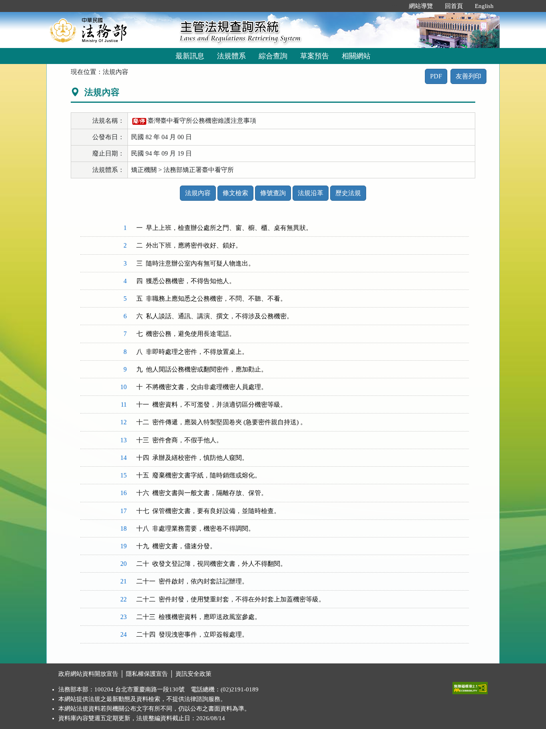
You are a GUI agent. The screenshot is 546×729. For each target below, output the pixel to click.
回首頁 (454, 6)
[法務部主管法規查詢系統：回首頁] (110, 30)
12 (123, 422)
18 (123, 528)
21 (123, 581)
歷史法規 (348, 193)
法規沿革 (310, 193)
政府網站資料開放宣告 (88, 674)
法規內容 (198, 193)
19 (123, 546)
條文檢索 (235, 193)
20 (123, 563)
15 (123, 475)
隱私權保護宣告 (147, 674)
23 (123, 616)
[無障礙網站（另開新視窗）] (470, 686)
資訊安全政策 (193, 674)
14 (123, 457)
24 (123, 634)
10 (123, 386)
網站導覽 (421, 6)
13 (123, 440)
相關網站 (356, 56)
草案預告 (314, 56)
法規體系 (231, 56)
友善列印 (468, 76)
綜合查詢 (273, 56)
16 (123, 492)
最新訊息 (189, 56)
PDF (436, 76)
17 (123, 510)
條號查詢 (273, 193)
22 (123, 599)
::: (394, 6)
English (484, 6)
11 (124, 404)
